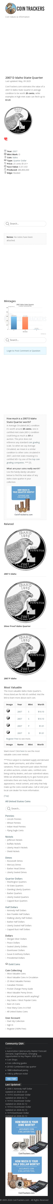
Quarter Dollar (19, 160)
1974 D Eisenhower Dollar (19, 1106)
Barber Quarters (14, 893)
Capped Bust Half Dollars (18, 929)
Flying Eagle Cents (15, 830)
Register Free (12, 738)
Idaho (15, 157)
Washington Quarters (17, 881)
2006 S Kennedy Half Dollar (19, 1088)
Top (6, 795)
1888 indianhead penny (17, 1070)
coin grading (34, 442)
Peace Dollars (13, 942)
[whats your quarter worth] (24, 502)
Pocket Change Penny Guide (20, 988)
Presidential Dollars (16, 958)
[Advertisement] (26, 46)
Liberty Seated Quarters (18, 897)
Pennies (9, 815)
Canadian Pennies (15, 985)
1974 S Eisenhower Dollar (19, 1094)
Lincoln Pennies (14, 819)
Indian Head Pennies (16, 826)
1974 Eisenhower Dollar (18, 1113)
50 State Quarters (15, 885)
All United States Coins (18, 801)
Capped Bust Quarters (17, 900)
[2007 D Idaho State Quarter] (9, 732)
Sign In (10, 1025)
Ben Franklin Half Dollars (18, 914)
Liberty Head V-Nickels (17, 847)
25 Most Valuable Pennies (19, 981)
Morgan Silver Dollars (17, 939)
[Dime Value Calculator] (26, 1137)
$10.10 (41, 711)
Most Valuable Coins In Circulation (22, 977)
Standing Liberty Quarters (18, 889)
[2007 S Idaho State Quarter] (9, 710)
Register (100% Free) (16, 1028)
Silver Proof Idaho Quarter (17, 626)
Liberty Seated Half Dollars (19, 925)
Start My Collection (15, 1021)
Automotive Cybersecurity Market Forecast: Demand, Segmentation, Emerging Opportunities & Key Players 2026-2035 (26, 1054)
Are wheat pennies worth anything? (23, 996)
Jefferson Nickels (14, 840)
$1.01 (41, 726)
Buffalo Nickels (14, 843)
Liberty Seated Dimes (17, 872)
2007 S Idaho (10, 574)
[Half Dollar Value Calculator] (26, 1176)
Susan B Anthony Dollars (18, 954)
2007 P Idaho (10, 678)
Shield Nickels (13, 851)
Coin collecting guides (17, 1063)
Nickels (9, 836)
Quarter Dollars (13, 878)
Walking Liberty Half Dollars (19, 918)
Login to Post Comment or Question (23, 350)
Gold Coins (14, 964)
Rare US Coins (13, 1004)
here (22, 751)
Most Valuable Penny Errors (19, 992)
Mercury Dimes (14, 864)
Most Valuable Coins (16, 973)
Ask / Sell (11, 1079)
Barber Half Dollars (16, 921)
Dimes (8, 857)
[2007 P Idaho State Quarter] (9, 725)
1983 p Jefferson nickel (17, 1073)
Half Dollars (11, 907)
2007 (15, 151)
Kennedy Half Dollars (16, 910)
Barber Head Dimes (16, 868)
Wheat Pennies (14, 822)
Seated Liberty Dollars (17, 946)
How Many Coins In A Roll (19, 1007)
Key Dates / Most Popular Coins (21, 1000)
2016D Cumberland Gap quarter (21, 1066)
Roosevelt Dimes (15, 861)
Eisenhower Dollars (16, 950)
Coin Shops (12, 1059)
